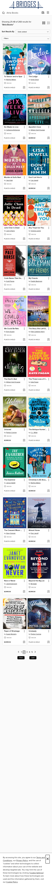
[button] (43, 23)
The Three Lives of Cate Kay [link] (38, 379)
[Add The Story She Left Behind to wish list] (48, 339)
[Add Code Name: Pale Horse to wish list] (24, 289)
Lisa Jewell (34, 180)
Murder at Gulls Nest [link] (12, 177)
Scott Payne (10, 281)
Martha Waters (11, 80)
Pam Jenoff (34, 533)
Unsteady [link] (33, 631)
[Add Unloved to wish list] (24, 440)
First (21, 658)
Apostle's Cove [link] (35, 127)
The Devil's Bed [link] (10, 379)
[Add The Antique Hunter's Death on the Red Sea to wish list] (48, 440)
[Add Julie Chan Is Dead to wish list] (24, 239)
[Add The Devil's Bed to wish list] (24, 390)
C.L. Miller (34, 433)
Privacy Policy (22, 860)
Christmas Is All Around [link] (38, 480)
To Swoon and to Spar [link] (13, 77)
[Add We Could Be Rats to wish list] (24, 339)
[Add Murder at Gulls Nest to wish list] (24, 188)
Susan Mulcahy (11, 634)
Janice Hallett (10, 483)
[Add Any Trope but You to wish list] (48, 239)
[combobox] (21, 13)
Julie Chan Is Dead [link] (11, 228)
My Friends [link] (33, 278)
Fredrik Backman (36, 281)
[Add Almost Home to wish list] (48, 541)
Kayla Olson (35, 80)
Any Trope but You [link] (36, 228)
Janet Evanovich (11, 584)
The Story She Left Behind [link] (38, 329)
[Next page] (35, 652)
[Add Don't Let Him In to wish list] (48, 188)
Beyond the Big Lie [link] (36, 581)
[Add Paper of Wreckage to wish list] (24, 642)
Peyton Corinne (11, 433)
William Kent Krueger (38, 130)
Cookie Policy (12, 882)
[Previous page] (18, 652)
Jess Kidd (9, 180)
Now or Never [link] (9, 581)
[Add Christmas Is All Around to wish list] (48, 491)
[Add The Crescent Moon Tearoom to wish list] (24, 541)
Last (32, 658)
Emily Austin (10, 332)
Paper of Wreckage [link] (12, 631)
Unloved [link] (7, 430)
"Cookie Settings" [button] (36, 873)
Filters (6, 38)
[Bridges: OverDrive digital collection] (26, 5)
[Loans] (43, 13)
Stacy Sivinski (10, 533)
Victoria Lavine (36, 231)
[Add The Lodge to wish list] (48, 87)
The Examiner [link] (9, 480)
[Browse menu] (48, 12)
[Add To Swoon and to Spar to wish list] (24, 87)
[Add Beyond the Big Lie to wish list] (48, 591)
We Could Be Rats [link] (11, 329)
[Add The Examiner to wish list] (24, 491)
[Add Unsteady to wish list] (48, 642)
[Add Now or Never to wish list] (24, 591)
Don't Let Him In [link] (35, 177)
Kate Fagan (34, 382)
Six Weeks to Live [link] (11, 127)
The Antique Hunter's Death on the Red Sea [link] (38, 430)
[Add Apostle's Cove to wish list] (48, 138)
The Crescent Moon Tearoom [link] (13, 530)
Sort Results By (8, 32)
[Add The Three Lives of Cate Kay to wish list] (48, 390)
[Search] (3, 13)
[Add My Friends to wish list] (48, 289)
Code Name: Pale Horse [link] (13, 278)
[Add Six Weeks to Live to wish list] (24, 138)
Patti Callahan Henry (38, 332)
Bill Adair (34, 584)
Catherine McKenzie (13, 130)
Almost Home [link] (34, 530)
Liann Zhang (10, 231)
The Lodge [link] (33, 77)
